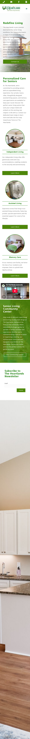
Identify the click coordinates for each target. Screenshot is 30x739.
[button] (26, 9)
